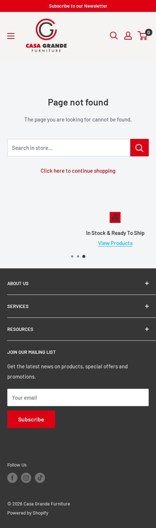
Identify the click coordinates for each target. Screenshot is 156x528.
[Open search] (114, 36)
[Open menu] (11, 36)
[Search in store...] (139, 147)
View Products (89, 243)
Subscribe (31, 419)
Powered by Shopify (27, 513)
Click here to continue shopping (78, 170)
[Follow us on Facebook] (12, 478)
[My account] (128, 36)
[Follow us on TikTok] (40, 478)
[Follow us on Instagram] (26, 478)
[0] (142, 35)
